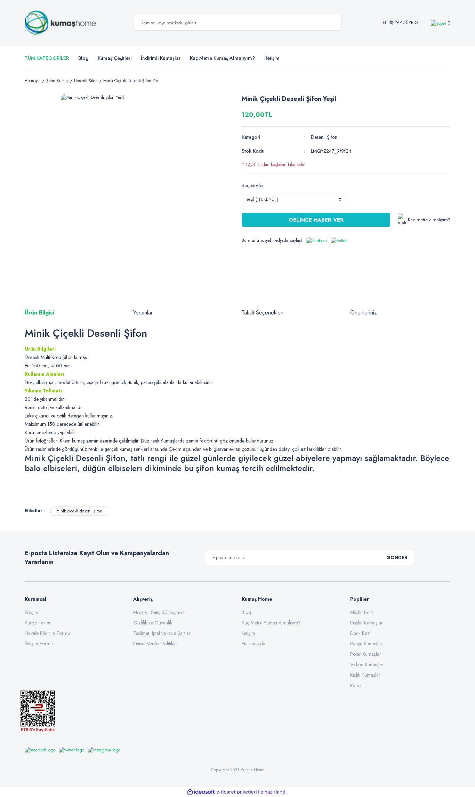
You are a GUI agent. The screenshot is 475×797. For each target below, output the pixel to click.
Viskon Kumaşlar (367, 664)
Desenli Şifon (324, 137)
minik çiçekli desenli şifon (79, 511)
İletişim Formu (39, 643)
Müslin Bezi (361, 612)
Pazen (356, 685)
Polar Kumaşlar (365, 654)
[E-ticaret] (236, 792)
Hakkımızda (253, 643)
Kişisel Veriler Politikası (155, 643)
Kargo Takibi (37, 622)
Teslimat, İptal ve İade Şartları (162, 633)
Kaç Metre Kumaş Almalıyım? (271, 622)
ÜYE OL (412, 23)
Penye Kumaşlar (366, 643)
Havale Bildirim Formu (47, 633)
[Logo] (60, 22)
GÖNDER (397, 557)
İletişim (31, 612)
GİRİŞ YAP (392, 23)
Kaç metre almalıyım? (429, 219)
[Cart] (440, 22)
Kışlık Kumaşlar (365, 674)
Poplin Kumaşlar (366, 622)
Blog (83, 58)
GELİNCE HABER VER (316, 220)
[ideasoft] (201, 792)
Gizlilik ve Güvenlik (152, 622)
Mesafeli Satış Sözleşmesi (158, 612)
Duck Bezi (360, 633)
